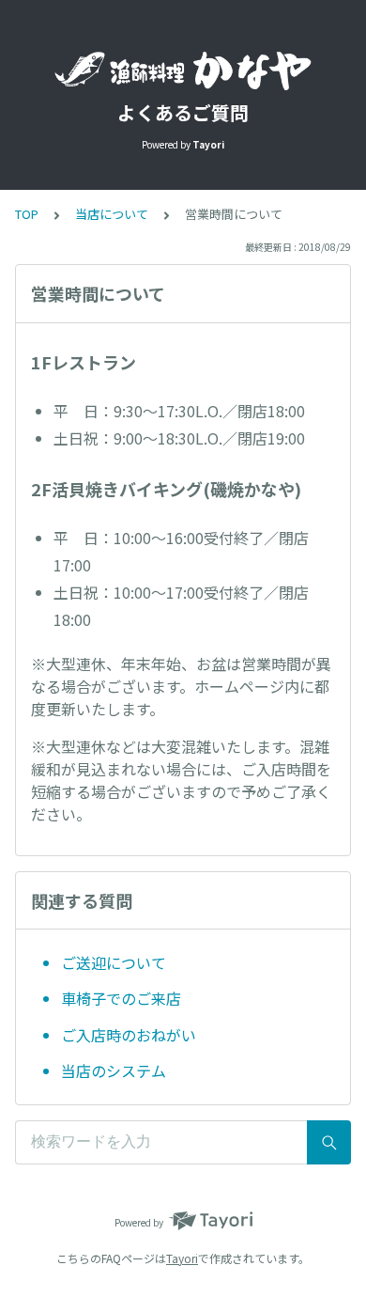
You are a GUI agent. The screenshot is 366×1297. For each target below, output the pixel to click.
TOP (26, 214)
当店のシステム (113, 1070)
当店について (111, 214)
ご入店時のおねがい (128, 1035)
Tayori (182, 1258)
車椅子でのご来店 (121, 998)
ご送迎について (113, 962)
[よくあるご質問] (183, 70)
